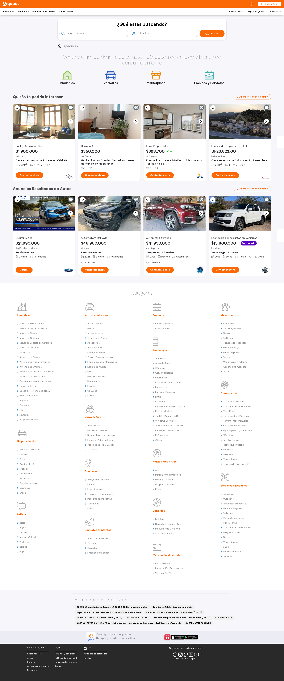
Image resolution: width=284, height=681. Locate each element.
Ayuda (30, 658)
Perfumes (25, 542)
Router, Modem (163, 411)
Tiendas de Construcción (236, 464)
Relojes (23, 546)
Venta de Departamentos (33, 328)
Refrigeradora (162, 435)
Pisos (22, 459)
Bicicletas (160, 519)
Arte (157, 470)
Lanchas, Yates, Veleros (100, 440)
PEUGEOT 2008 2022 (138, 617)
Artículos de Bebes (30, 449)
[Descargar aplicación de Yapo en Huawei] (167, 637)
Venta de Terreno (29, 347)
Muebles (24, 468)
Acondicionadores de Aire (169, 425)
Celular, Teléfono (164, 372)
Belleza (21, 514)
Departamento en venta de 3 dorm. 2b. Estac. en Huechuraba (108, 612)
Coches (91, 543)
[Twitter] (185, 654)
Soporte (31, 662)
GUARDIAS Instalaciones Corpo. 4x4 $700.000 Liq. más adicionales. (112, 607)
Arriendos (25, 352)
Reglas (58, 666)
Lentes (23, 532)
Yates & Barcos (95, 417)
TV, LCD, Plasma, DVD (166, 416)
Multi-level (228, 498)
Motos (91, 328)
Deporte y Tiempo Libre (168, 523)
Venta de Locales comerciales (36, 342)
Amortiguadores (96, 347)
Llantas (91, 385)
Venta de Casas (28, 333)
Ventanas (25, 487)
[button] (70, 121)
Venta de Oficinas (29, 338)
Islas (22, 410)
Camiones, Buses (96, 352)
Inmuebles (8, 11)
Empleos (158, 315)
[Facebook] (175, 654)
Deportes (159, 511)
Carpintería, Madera (234, 401)
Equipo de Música (96, 366)
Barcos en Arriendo (97, 430)
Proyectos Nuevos (29, 419)
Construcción (229, 393)
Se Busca (92, 390)
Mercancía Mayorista (167, 555)
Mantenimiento (231, 459)
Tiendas (87, 658)
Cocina (23, 454)
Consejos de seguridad (255, 11)
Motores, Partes (96, 376)
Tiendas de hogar (29, 483)
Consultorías (230, 522)
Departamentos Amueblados (35, 381)
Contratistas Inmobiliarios (237, 406)
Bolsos (23, 522)
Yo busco (92, 449)
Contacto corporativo (38, 666)
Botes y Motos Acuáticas (101, 435)
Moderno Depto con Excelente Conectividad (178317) (182, 617)
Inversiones (229, 494)
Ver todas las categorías (95, 654)
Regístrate (32, 670)
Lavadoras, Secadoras (167, 430)
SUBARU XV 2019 (223, 617)
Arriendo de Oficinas (31, 366)
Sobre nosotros (35, 654)
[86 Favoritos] (82, 108)
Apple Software (163, 363)
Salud (226, 546)
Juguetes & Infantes (98, 530)
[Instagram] (180, 654)
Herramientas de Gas (234, 425)
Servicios (228, 449)
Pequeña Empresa (233, 508)
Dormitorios (26, 473)
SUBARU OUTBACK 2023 (198, 623)
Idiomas (91, 484)
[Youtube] (196, 654)
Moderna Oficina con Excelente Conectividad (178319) (174, 612)
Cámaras (160, 368)
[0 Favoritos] (17, 108)
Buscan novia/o (231, 347)
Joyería (23, 527)
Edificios (24, 400)
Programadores (231, 532)
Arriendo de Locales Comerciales (37, 371)
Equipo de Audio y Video (168, 382)
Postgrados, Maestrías (99, 498)
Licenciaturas (94, 489)
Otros (23, 492)
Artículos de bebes (97, 538)
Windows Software (165, 420)
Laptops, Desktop (165, 392)
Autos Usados (95, 323)
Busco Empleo (163, 328)
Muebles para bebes (98, 552)
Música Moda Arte (165, 461)
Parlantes (160, 401)
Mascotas (227, 315)
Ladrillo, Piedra (231, 440)
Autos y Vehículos (96, 315)
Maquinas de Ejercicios (167, 528)
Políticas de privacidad (66, 658)
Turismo (227, 556)
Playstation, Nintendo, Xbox (170, 406)
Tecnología (160, 350)
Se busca (24, 478)
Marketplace (66, 11)
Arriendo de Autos (97, 338)
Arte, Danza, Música (98, 479)
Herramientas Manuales (235, 420)
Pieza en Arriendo (29, 395)
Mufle (90, 371)
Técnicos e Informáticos (100, 494)
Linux (158, 396)
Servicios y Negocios (234, 485)
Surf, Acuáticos (163, 533)
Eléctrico (228, 435)
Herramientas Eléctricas (236, 416)
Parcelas (24, 405)
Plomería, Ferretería (233, 444)
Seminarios (93, 503)
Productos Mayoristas (235, 503)
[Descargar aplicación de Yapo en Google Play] (191, 637)
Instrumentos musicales (168, 474)
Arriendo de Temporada (33, 376)
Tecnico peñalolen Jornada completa (172, 607)
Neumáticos (93, 381)
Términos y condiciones (66, 654)
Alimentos (228, 323)
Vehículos (23, 11)
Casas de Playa (28, 385)
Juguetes (92, 548)
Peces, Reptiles (231, 352)
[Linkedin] (191, 654)
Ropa (22, 551)
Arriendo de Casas (30, 357)
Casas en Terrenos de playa (35, 390)
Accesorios (93, 342)
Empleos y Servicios (43, 11)
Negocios (25, 414)
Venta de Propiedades (32, 323)
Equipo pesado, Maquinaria (102, 361)
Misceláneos (229, 411)
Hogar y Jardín (26, 441)
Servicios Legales (232, 551)
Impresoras (161, 387)
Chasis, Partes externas (100, 357)
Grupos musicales (165, 484)
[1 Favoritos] (147, 108)
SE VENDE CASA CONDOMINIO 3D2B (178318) (99, 617)
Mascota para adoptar (235, 361)
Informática (161, 377)
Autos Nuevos (95, 333)
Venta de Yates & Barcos (100, 444)
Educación (92, 471)
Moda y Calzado (28, 537)
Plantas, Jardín (27, 464)
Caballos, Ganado (232, 328)
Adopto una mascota (234, 366)
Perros (226, 357)
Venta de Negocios (233, 518)
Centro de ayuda (274, 11)
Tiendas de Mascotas (234, 342)
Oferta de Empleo (164, 323)
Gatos (226, 333)
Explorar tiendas (236, 11)
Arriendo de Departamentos (35, 361)
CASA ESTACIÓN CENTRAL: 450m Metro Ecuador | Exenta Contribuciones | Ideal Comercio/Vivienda (128, 623)
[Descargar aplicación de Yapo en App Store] (177, 637)
